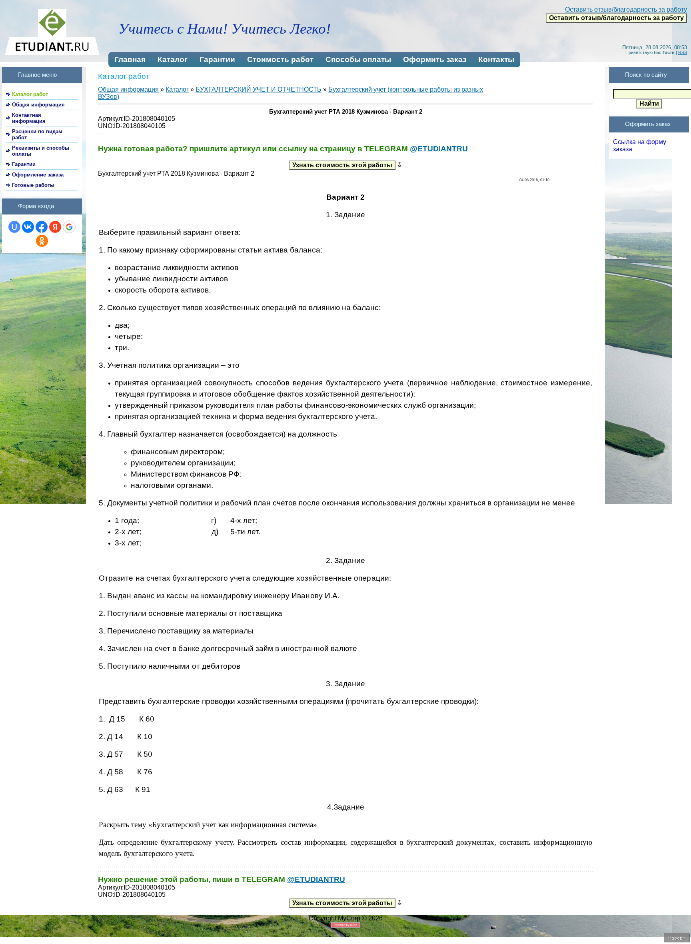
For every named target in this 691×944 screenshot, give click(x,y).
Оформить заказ (434, 59)
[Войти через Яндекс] (55, 227)
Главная (130, 59)
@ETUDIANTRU (439, 148)
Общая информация (128, 89)
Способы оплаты (358, 59)
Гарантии (217, 59)
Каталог (173, 59)
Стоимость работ (280, 59)
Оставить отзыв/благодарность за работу (626, 9)
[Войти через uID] (14, 227)
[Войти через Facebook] (42, 227)
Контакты (496, 59)
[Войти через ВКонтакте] (28, 227)
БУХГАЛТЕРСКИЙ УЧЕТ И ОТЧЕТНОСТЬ (259, 89)
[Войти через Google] (69, 226)
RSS (682, 52)
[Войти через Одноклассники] (42, 241)
